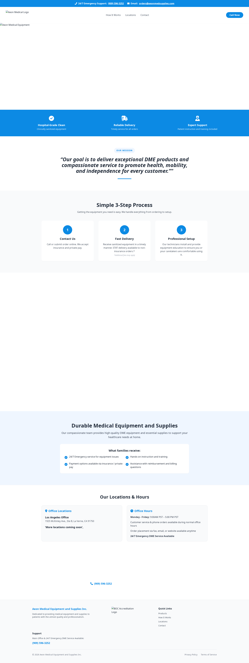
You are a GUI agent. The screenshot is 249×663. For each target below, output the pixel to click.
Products (162, 613)
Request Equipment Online (141, 583)
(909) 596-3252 (116, 3)
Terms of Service (209, 654)
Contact (144, 15)
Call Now (235, 15)
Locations (130, 15)
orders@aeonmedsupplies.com (156, 3)
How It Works (113, 15)
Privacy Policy (191, 654)
